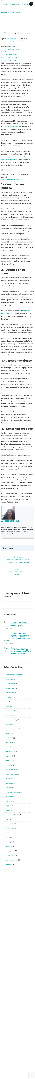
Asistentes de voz (11, 683)
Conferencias (10, 715)
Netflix (8, 810)
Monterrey (6, 928)
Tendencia (9, 846)
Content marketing (8, 41)
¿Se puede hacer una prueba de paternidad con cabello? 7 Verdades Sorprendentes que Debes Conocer (17, 636)
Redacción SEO (10, 824)
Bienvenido (6, 921)
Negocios (8, 805)
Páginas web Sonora (25, 983)
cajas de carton (24, 993)
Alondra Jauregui (11, 38)
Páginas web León (24, 987)
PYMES (8, 819)
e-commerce (9, 742)
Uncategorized (10, 851)
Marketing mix (10, 796)
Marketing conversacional (13, 792)
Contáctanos (23, 921)
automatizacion (10, 688)
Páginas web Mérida (25, 937)
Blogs (7, 701)
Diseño (8, 733)
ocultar (12, 46)
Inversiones (9, 778)
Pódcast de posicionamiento (18, 1070)
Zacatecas (22, 928)
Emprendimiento (10, 751)
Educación (9, 747)
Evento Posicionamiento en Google (23, 947)
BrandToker (9, 706)
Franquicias (9, 760)
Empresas (8, 756)
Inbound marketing (11, 769)
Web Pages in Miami (9, 941)
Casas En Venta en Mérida (18, 1068)
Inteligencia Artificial (12, 774)
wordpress (9, 864)
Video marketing (10, 855)
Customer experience (12, 729)
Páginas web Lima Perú (10, 937)
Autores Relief (10, 692)
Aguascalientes (24, 924)
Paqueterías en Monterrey (18, 1073)
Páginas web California (26, 941)
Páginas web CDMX (9, 983)
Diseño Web (9, 738)
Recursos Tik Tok (8, 944)
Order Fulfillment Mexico (18, 1065)
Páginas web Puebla (25, 965)
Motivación (9, 801)
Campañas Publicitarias (12, 711)
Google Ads (9, 765)
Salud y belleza (10, 833)
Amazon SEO (9, 679)
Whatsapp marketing (12, 860)
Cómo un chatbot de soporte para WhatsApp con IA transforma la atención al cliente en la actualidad (21, 650)
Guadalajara (7, 924)
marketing (9, 787)
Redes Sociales (10, 828)
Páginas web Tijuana (25, 953)
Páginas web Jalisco (25, 959)
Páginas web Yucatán (9, 977)
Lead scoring (9, 783)
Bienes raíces (9, 697)
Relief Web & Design (12, 180)
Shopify (8, 837)
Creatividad (9, 724)
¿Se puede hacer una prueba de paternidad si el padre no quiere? (20, 624)
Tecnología (9, 842)
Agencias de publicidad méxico (15, 674)
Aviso (5, 931)
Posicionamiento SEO (12, 815)
